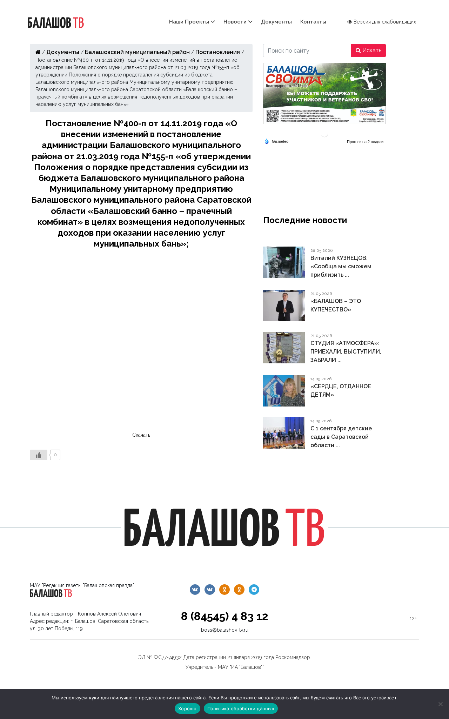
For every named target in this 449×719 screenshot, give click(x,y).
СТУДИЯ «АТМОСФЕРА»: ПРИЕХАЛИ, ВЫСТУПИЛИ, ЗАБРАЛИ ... (345, 351)
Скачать (141, 435)
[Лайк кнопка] (38, 455)
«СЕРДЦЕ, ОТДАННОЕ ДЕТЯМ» (340, 390)
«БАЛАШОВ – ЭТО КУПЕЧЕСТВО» (335, 305)
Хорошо (187, 708)
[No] (440, 703)
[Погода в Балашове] (324, 133)
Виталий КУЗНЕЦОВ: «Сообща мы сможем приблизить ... (340, 266)
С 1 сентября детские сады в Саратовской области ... (341, 437)
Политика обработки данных (240, 708)
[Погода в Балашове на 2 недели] (365, 142)
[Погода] (276, 141)
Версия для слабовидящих (384, 22)
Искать (371, 50)
